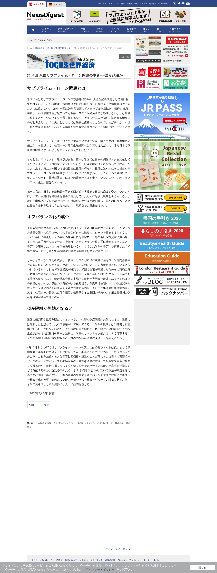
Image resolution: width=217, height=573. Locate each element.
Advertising (163, 4)
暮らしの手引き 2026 (162, 232)
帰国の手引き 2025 (162, 220)
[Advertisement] (52, 455)
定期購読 (152, 4)
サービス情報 (56, 560)
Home (29, 48)
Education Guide (162, 258)
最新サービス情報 (158, 60)
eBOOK (44, 560)
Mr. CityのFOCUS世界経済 (59, 48)
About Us (122, 560)
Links (157, 560)
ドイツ (56, 3)
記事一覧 (125, 57)
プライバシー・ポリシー (99, 569)
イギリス (37, 3)
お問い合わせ (71, 560)
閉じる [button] (202, 567)
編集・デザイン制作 (129, 4)
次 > (46, 404)
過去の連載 (40, 48)
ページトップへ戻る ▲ (118, 549)
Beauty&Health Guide (162, 245)
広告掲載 (143, 4)
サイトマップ (96, 560)
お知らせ (34, 560)
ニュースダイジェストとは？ (107, 4)
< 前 (31, 404)
